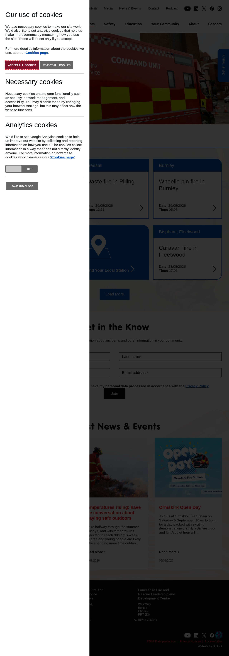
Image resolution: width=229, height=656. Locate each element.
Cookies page (36, 53)
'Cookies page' (62, 157)
